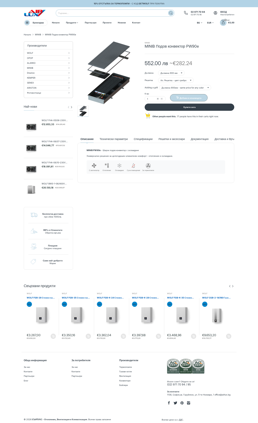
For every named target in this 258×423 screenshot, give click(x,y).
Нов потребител (227, 14)
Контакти (28, 371)
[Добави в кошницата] (53, 336)
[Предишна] (71, 107)
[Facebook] (169, 403)
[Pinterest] (182, 403)
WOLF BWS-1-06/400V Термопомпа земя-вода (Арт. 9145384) (56, 183)
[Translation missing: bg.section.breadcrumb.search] (171, 13)
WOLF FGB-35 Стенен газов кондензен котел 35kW (76, 297)
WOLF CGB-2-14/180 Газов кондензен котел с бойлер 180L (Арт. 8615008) (216, 297)
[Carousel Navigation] (70, 107)
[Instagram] (188, 403)
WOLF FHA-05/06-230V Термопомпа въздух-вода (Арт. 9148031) (57, 120)
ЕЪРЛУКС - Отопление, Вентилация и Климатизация (59, 419)
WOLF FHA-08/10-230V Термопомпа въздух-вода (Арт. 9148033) (57, 162)
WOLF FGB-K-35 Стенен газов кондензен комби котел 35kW (179, 297)
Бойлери (123, 385)
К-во (147, 93)
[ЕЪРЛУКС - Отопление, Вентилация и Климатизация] (35, 13)
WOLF (29, 293)
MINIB (147, 43)
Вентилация (125, 376)
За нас (27, 367)
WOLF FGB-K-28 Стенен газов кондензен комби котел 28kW (144, 297)
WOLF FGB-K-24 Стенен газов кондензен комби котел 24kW (109, 297)
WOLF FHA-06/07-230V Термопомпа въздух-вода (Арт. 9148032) (57, 141)
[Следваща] (68, 107)
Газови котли (125, 371)
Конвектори (124, 380)
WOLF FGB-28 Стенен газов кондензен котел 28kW (41, 297)
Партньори (29, 376)
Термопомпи (125, 367)
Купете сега (189, 107)
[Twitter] (175, 403)
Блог (26, 380)
